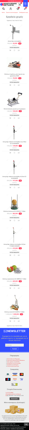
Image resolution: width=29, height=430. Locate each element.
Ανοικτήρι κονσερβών (14, 41)
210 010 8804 (10, 392)
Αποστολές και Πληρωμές (13, 358)
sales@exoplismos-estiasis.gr (14, 394)
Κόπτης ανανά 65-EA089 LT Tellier (15, 312)
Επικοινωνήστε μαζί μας (13, 366)
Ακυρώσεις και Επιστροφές (14, 363)
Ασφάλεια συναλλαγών (12, 364)
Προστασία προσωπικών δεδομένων (16, 360)
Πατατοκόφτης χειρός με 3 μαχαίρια (14, 109)
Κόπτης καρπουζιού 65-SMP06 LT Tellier (14, 279)
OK (26, 424)
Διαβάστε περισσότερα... (17, 428)
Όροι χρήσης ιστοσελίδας (13, 361)
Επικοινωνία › (18, 1)
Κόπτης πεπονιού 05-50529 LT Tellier (14, 211)
